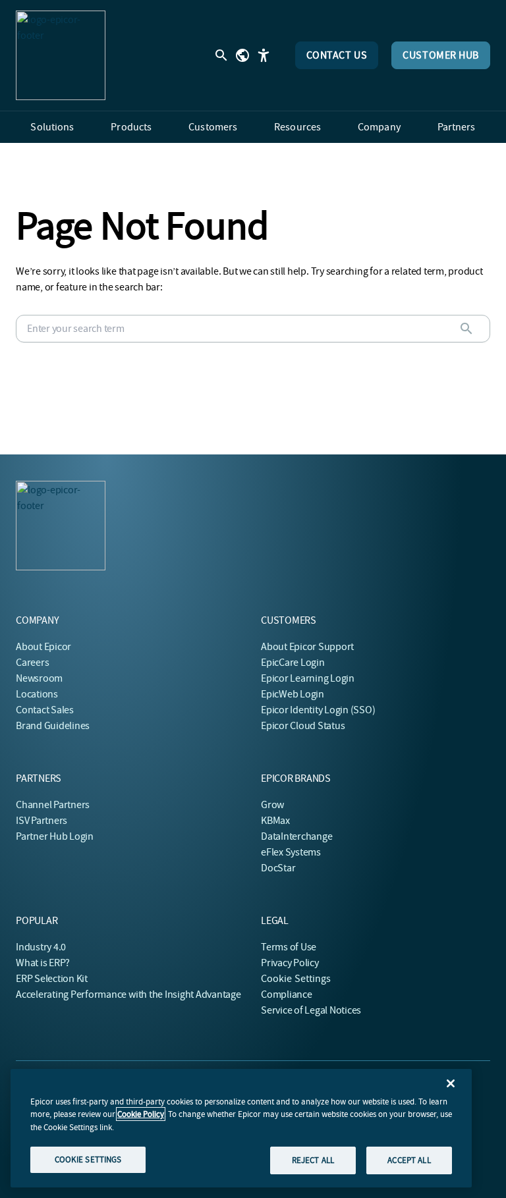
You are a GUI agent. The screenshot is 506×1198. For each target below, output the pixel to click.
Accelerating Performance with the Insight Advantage (128, 994)
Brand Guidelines (53, 725)
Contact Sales (45, 710)
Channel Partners (53, 804)
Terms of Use (288, 947)
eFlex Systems (291, 852)
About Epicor (43, 646)
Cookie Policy (140, 1114)
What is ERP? (43, 962)
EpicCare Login (293, 662)
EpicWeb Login (292, 694)
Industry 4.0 (41, 947)
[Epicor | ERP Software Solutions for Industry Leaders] (60, 55)
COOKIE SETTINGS (88, 1159)
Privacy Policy (290, 962)
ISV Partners (41, 820)
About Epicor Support (307, 646)
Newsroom (39, 678)
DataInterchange (296, 836)
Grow (272, 804)
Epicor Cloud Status (303, 725)
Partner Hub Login (55, 836)
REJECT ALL (313, 1160)
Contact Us (337, 55)
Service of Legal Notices (311, 1010)
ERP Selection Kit (52, 978)
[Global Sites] (242, 55)
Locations (37, 694)
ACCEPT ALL (408, 1160)
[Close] (450, 1083)
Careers (32, 662)
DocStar (278, 868)
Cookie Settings (296, 978)
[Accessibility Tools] (263, 55)
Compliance (286, 994)
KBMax (275, 820)
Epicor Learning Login (307, 678)
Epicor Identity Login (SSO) (318, 710)
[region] (241, 1128)
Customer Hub (441, 55)
